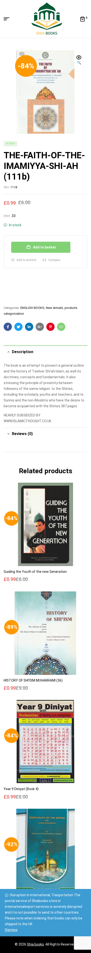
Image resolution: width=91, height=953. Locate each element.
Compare (54, 260)
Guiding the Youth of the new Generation (35, 572)
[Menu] (8, 18)
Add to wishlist (26, 260)
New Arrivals (54, 308)
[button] (79, 60)
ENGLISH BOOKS (32, 308)
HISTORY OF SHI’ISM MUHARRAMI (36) (33, 680)
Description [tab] (22, 351)
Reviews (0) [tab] (22, 433)
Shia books (35, 944)
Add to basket (44, 247)
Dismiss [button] (11, 930)
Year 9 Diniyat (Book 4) (21, 789)
